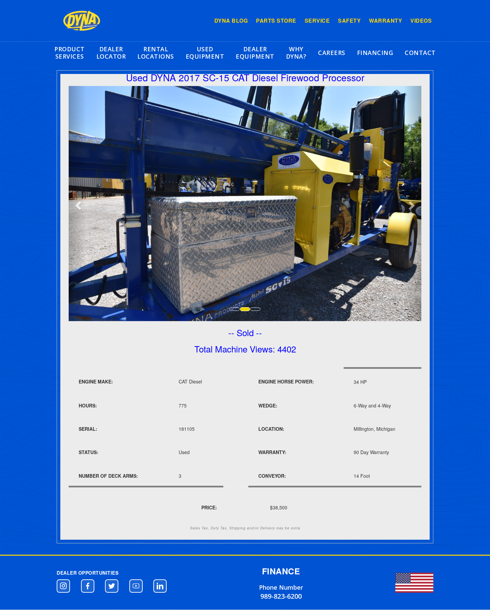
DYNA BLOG (231, 20)
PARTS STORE (276, 20)
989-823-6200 (281, 596)
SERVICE (317, 20)
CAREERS (331, 53)
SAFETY (349, 20)
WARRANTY (385, 20)
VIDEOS (421, 20)
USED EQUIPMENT (205, 52)
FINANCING (375, 53)
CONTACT (420, 53)
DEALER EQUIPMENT (255, 52)
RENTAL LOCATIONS (155, 52)
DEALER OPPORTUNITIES (87, 572)
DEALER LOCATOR (111, 52)
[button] (63, 586)
